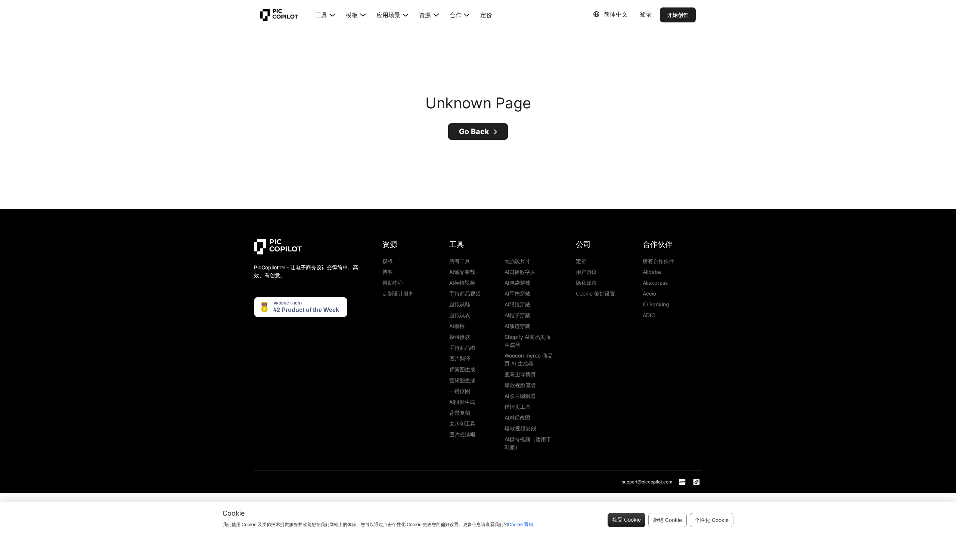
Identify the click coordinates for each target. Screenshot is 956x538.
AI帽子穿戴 (517, 315)
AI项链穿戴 (517, 326)
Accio (649, 293)
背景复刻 (459, 412)
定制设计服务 (398, 293)
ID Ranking (656, 304)
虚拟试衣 (459, 315)
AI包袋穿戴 (517, 282)
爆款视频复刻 (520, 428)
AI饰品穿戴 (462, 272)
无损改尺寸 (518, 261)
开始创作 (677, 15)
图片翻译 (459, 358)
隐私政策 (586, 282)
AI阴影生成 (462, 402)
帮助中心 (392, 282)
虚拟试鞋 (459, 304)
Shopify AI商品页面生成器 (527, 341)
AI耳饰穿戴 (517, 293)
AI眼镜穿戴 (517, 304)
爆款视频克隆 (520, 385)
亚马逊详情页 (520, 374)
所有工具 (459, 261)
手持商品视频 (465, 293)
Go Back (474, 131)
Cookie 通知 (520, 524)
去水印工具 (462, 423)
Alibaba (652, 272)
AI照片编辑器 (520, 396)
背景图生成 (462, 369)
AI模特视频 (462, 282)
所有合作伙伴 (658, 261)
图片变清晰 (462, 434)
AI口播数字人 (520, 272)
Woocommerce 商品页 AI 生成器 (529, 359)
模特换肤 (459, 337)
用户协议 (586, 272)
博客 (387, 272)
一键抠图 (459, 391)
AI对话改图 (517, 417)
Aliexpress (655, 282)
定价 (486, 15)
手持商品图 (462, 347)
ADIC (649, 315)
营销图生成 (462, 380)
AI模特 (457, 326)
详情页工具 (518, 407)
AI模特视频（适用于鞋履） (528, 443)
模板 (387, 261)
